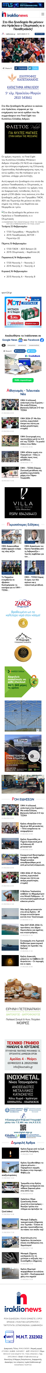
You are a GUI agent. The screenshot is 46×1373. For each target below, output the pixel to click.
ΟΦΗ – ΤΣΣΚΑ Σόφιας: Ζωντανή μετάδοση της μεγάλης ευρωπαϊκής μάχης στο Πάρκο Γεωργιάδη (31, 473)
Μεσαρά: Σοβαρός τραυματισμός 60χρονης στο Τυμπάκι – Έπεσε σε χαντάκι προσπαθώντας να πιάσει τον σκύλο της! (32, 1224)
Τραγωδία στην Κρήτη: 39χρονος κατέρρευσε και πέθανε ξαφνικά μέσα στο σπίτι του (32, 1187)
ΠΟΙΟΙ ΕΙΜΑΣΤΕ (28, 1318)
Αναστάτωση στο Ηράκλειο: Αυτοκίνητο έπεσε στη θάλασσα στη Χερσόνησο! (32, 1241)
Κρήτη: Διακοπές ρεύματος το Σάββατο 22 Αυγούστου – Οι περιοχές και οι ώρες (32, 960)
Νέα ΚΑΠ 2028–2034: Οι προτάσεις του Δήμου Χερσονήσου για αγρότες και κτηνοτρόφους (31, 929)
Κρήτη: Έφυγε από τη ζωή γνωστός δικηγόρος (32, 1150)
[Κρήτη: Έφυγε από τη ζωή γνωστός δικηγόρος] (10, 1153)
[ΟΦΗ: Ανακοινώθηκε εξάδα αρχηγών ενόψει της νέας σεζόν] (12, 536)
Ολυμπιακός (22, 345)
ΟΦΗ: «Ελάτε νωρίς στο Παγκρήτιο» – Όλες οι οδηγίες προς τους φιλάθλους (31, 456)
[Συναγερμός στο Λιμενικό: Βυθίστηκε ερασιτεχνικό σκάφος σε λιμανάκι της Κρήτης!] (10, 945)
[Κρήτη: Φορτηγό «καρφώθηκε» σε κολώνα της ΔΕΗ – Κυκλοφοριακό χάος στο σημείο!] (10, 1273)
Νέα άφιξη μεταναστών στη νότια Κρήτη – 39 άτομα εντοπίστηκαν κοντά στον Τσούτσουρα (31, 913)
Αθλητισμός (39, 34)
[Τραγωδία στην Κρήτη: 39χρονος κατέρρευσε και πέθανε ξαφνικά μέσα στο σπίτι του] (10, 1187)
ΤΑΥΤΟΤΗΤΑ (9, 1325)
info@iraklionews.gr (30, 1357)
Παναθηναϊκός (34, 345)
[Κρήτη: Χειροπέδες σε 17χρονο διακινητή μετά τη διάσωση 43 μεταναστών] (10, 843)
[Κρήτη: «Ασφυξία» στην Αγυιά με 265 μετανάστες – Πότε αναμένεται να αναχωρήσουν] (10, 827)
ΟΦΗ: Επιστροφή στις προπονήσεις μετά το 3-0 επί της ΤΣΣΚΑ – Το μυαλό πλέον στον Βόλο (32, 440)
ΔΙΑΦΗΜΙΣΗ (37, 1325)
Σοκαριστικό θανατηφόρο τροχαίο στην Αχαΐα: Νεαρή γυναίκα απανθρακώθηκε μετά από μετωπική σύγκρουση (32, 860)
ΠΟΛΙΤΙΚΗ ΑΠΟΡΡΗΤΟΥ (27, 1322)
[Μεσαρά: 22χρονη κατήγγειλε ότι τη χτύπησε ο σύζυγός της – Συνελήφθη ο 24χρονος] (10, 1257)
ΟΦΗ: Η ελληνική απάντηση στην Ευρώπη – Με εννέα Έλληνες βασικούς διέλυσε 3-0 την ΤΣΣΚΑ (32, 405)
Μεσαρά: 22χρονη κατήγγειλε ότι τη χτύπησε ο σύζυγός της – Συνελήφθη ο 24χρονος (32, 1257)
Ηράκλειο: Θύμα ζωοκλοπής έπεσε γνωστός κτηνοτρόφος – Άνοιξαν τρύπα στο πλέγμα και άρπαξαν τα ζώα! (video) (22, 1205)
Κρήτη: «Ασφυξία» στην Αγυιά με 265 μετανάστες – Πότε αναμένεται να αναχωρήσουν (31, 827)
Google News (10, 339)
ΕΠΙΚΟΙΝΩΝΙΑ (23, 1325)
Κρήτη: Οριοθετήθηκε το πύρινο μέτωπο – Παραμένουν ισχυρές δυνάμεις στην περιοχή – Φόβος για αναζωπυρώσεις (22, 1168)
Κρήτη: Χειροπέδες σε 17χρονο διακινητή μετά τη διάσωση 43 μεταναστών (31, 843)
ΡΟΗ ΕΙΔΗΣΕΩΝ (11, 1318)
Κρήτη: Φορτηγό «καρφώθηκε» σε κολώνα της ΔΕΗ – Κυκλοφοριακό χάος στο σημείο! (32, 1273)
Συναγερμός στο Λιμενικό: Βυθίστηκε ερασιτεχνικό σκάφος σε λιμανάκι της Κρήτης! (32, 944)
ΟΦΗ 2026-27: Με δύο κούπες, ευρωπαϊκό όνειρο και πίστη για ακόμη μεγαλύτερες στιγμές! (30, 423)
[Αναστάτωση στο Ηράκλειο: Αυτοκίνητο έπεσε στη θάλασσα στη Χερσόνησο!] (10, 1242)
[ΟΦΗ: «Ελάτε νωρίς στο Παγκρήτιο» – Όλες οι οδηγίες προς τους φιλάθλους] (10, 456)
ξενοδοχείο (11, 345)
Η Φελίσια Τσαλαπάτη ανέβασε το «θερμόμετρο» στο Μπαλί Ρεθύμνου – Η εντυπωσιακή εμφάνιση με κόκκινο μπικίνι (32, 896)
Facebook (34, 339)
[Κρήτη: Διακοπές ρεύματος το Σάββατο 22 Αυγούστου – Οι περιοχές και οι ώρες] (10, 960)
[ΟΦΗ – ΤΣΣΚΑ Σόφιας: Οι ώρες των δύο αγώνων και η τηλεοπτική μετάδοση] (35, 567)
